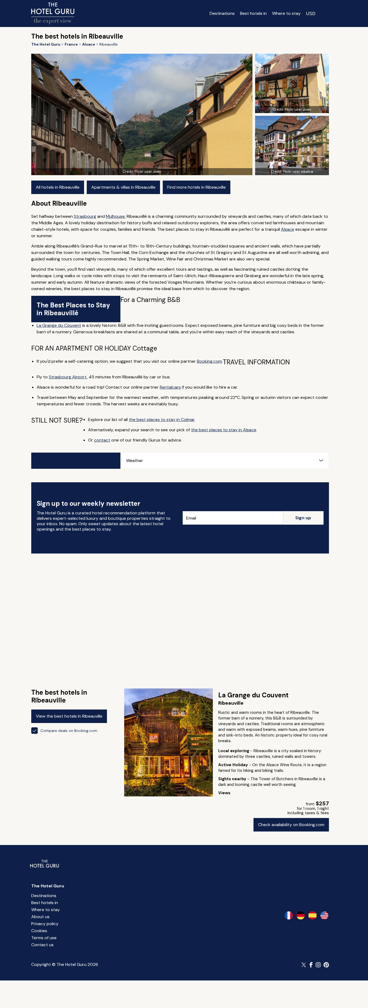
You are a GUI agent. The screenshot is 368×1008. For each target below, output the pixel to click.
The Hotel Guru (47, 886)
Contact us (42, 945)
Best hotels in (253, 13)
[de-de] (300, 915)
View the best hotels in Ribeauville (69, 716)
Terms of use (44, 938)
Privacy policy (44, 923)
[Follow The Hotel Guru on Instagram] (318, 965)
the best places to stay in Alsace (223, 430)
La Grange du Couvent (59, 325)
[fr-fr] (288, 915)
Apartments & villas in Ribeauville (123, 187)
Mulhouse (115, 216)
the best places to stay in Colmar (162, 419)
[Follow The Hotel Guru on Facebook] (311, 965)
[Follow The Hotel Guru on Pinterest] (326, 965)
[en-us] (324, 915)
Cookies (39, 931)
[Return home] (52, 13)
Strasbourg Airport (68, 377)
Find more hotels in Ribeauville (196, 187)
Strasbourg (85, 216)
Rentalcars (170, 387)
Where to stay (286, 13)
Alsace (287, 229)
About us (40, 916)
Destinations (222, 13)
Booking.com (209, 361)
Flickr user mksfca (298, 171)
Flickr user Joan (148, 171)
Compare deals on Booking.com (68, 730)
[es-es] (312, 915)
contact (102, 440)
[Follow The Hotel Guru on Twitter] (304, 965)
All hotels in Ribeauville (57, 187)
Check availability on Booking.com (291, 824)
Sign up (303, 518)
